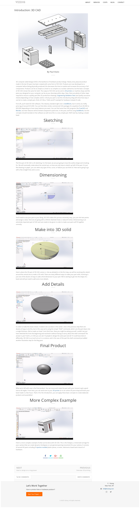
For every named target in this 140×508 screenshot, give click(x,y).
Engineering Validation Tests (66, 95)
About (87, 2)
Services (96, 2)
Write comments (84, 477)
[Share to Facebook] (45, 456)
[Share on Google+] (55, 456)
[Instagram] (107, 491)
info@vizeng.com (108, 489)
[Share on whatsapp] (60, 456)
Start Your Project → (34, 494)
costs (105, 2)
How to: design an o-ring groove (26, 470)
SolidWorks (68, 104)
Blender (18, 110)
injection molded (41, 447)
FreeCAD (82, 108)
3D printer (56, 390)
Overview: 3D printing (83, 470)
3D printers (68, 91)
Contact (121, 2)
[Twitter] (111, 491)
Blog (112, 2)
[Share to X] (50, 456)
